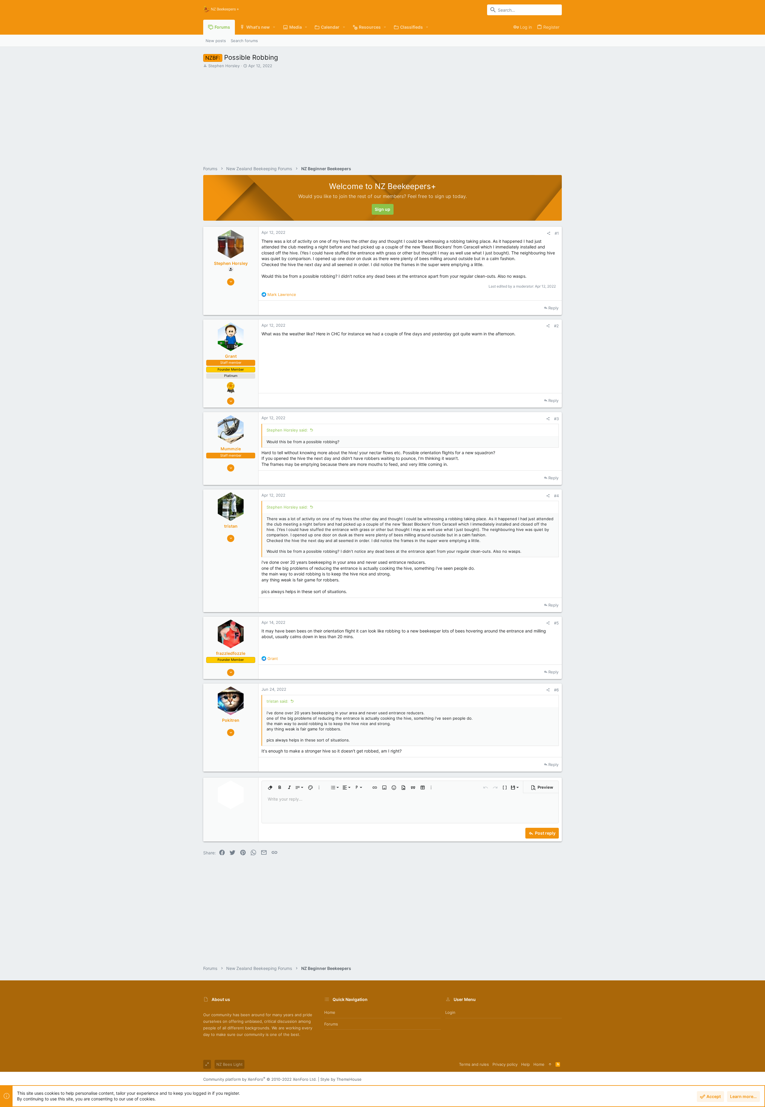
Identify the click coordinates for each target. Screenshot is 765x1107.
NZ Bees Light (229, 1064)
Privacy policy (505, 1064)
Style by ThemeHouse (341, 1079)
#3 (556, 418)
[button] (274, 27)
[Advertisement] (382, 114)
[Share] (548, 233)
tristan (231, 526)
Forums (331, 1024)
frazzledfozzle (230, 653)
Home (329, 1012)
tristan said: (277, 701)
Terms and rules (474, 1064)
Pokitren (230, 720)
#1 (557, 233)
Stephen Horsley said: (287, 430)
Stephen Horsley (224, 65)
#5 (556, 623)
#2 (556, 325)
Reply (553, 307)
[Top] (550, 1064)
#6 (556, 689)
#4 (556, 495)
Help (525, 1064)
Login (450, 1012)
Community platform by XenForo (260, 1079)
